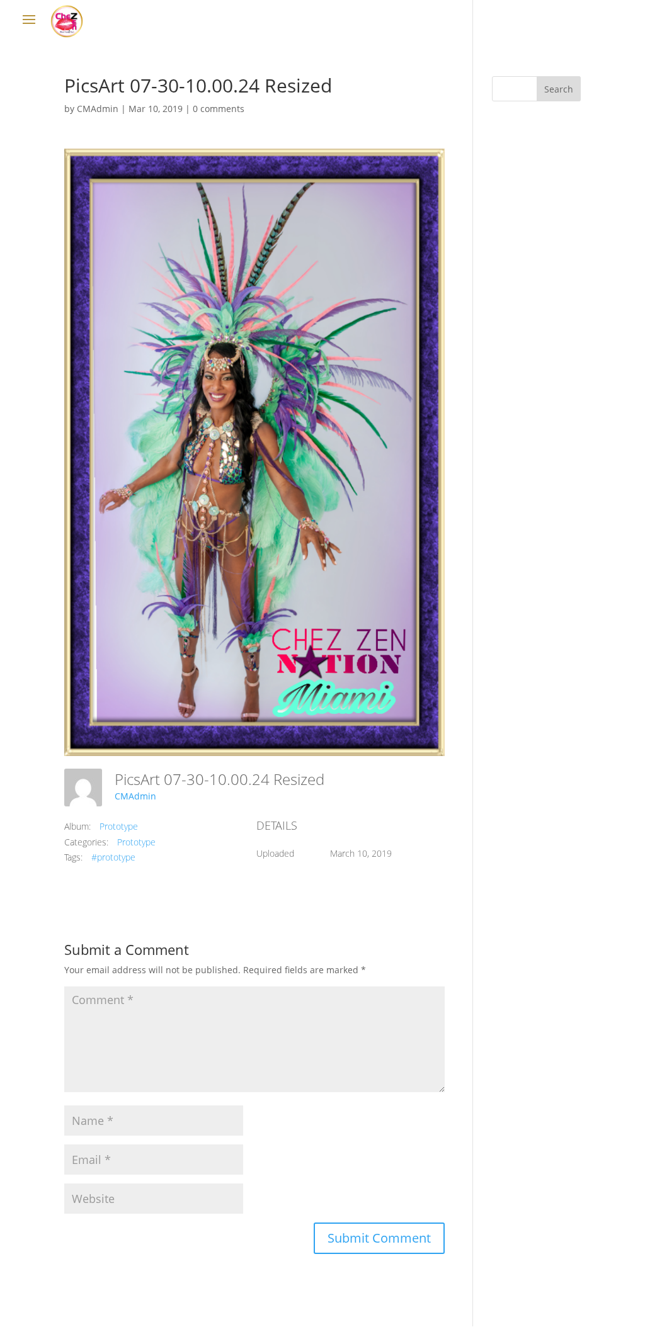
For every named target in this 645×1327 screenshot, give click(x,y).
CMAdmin (97, 109)
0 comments (218, 109)
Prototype (119, 826)
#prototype (113, 857)
